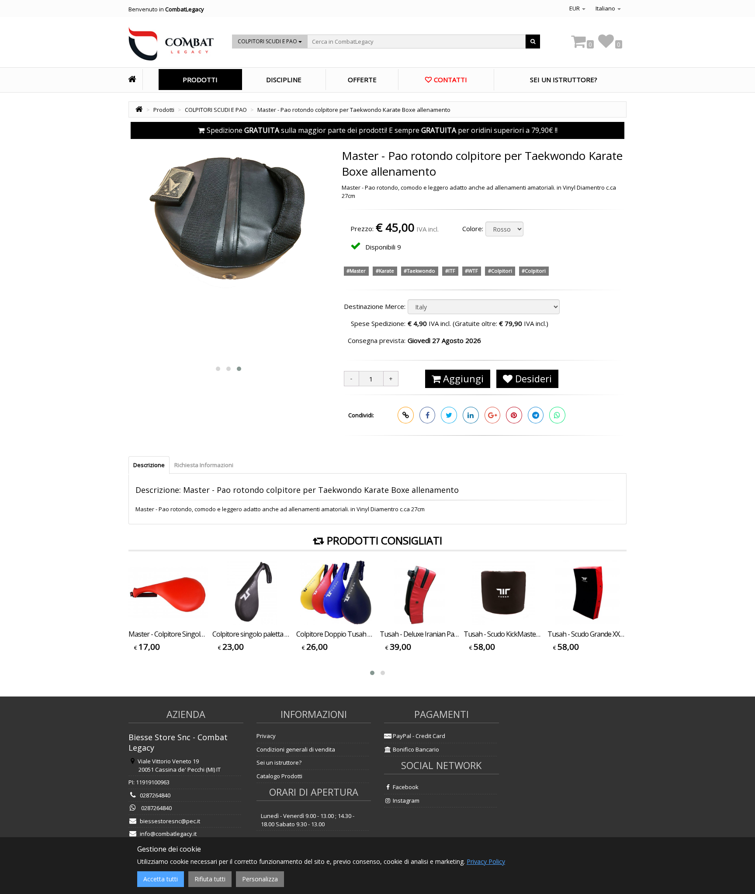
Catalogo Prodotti (279, 776)
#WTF (471, 270)
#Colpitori (500, 270)
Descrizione (149, 465)
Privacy (266, 736)
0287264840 (155, 795)
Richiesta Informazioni (203, 465)
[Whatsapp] (557, 415)
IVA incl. (427, 229)
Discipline (283, 79)
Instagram (405, 800)
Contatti (450, 79)
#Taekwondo (419, 270)
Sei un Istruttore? (563, 79)
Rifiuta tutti (209, 879)
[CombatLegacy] (171, 46)
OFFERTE (362, 79)
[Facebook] (427, 415)
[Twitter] (449, 415)
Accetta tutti (160, 879)
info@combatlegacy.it (168, 834)
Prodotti (200, 79)
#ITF (450, 270)
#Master (356, 270)
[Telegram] (536, 415)
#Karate (385, 270)
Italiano (606, 8)
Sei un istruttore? (278, 762)
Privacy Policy (486, 861)
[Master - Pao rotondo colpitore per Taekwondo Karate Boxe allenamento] (228, 249)
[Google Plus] (493, 415)
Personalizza (260, 879)
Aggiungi (462, 378)
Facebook (405, 787)
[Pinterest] (514, 415)
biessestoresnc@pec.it (170, 821)
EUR (575, 8)
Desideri (532, 378)
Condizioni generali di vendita (295, 749)
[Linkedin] (471, 415)
